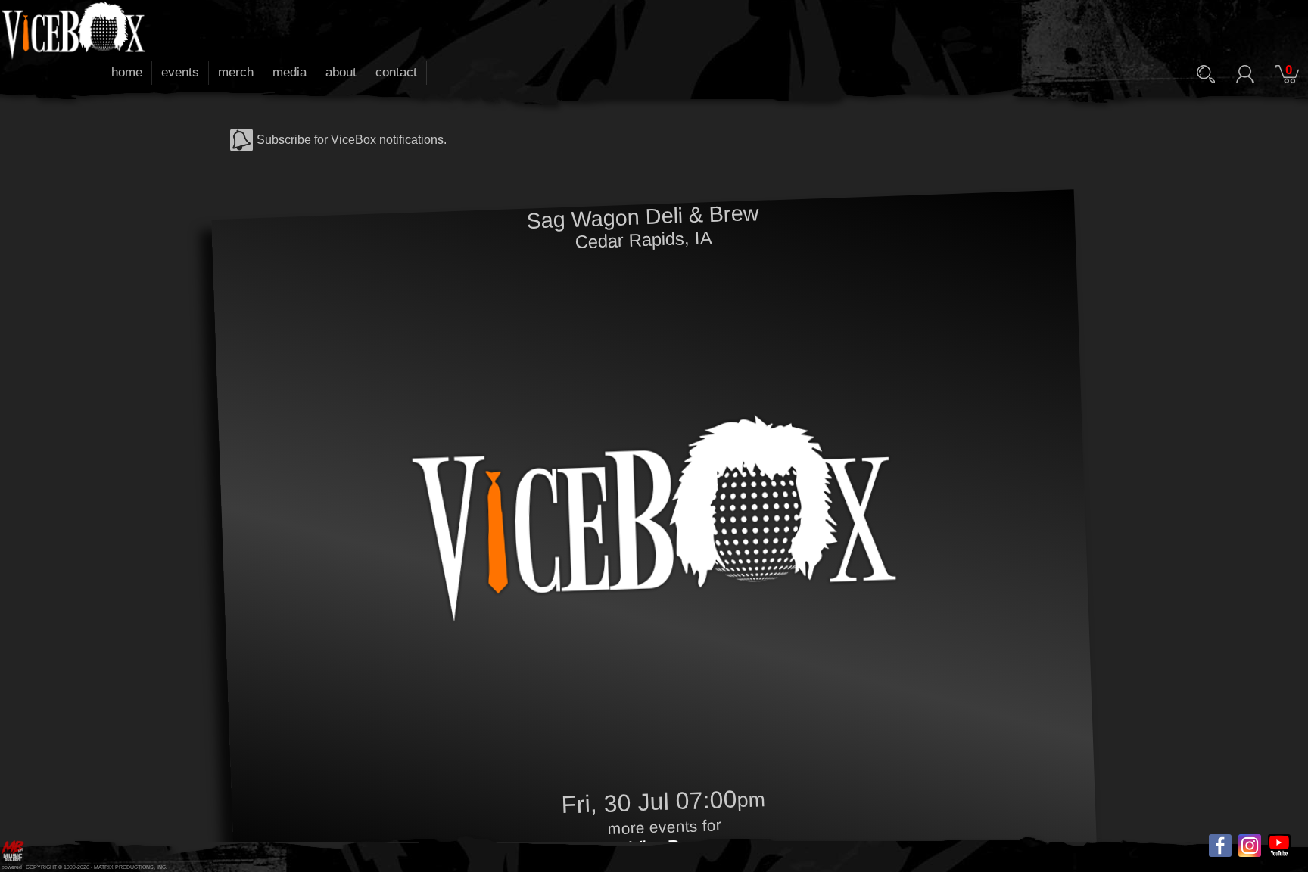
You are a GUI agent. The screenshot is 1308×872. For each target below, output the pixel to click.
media (289, 72)
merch (236, 72)
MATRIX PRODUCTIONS (124, 867)
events (180, 72)
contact (396, 72)
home (126, 72)
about (341, 72)
